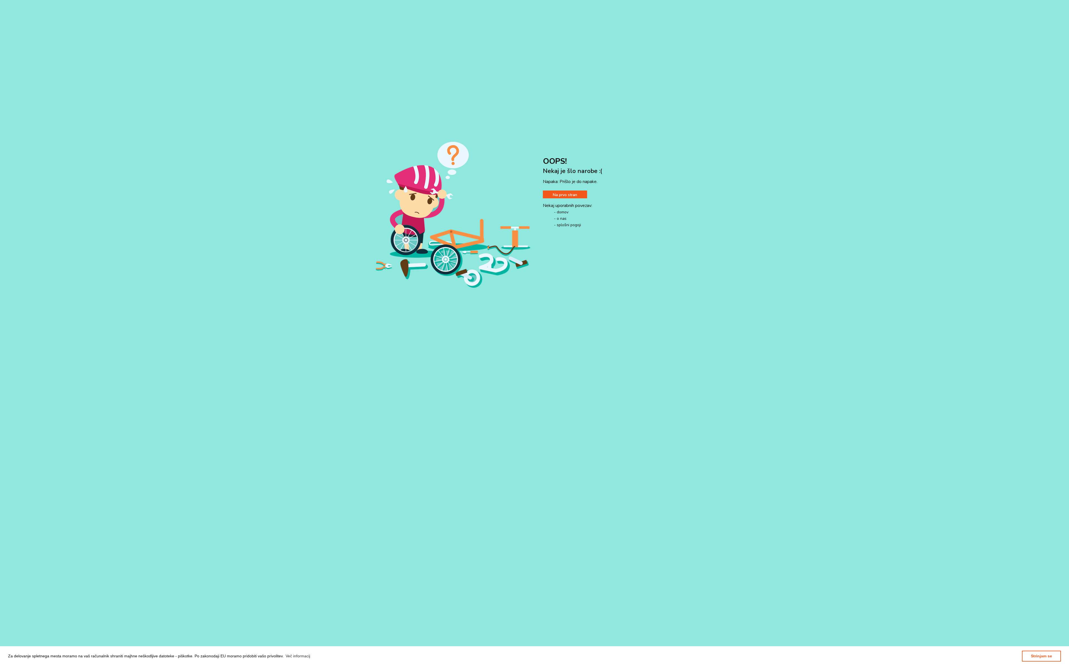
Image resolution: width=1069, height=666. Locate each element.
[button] (298, 656)
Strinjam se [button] (1041, 656)
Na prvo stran (565, 194)
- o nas (560, 218)
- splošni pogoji (567, 225)
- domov (561, 212)
